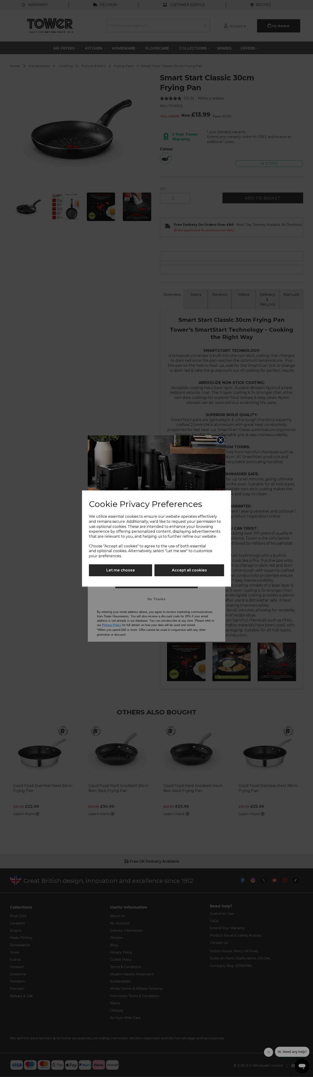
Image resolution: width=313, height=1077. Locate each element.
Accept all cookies (189, 570)
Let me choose (120, 570)
